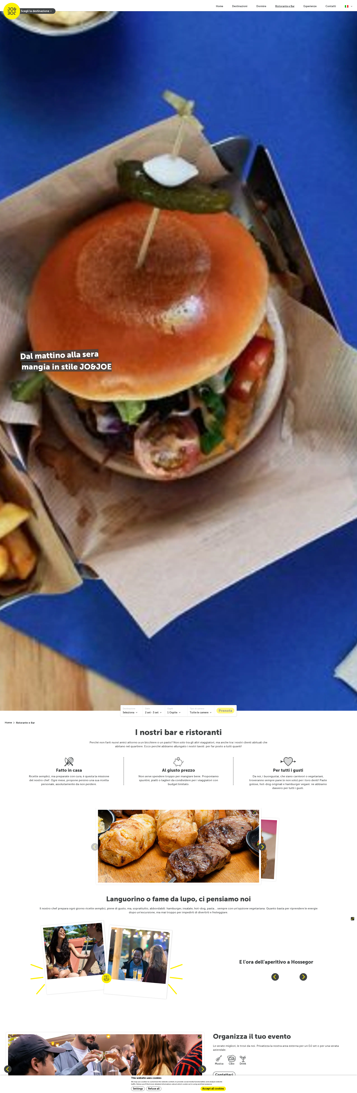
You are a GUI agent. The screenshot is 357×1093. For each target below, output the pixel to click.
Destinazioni (239, 6)
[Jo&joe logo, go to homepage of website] (11, 11)
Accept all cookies (213, 1088)
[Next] (262, 847)
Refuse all (154, 1088)
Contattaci (224, 1075)
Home (219, 6)
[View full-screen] (178, 847)
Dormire (261, 6)
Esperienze (310, 6)
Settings (138, 1088)
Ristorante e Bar (285, 6)
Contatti (330, 6)
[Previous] (275, 977)
